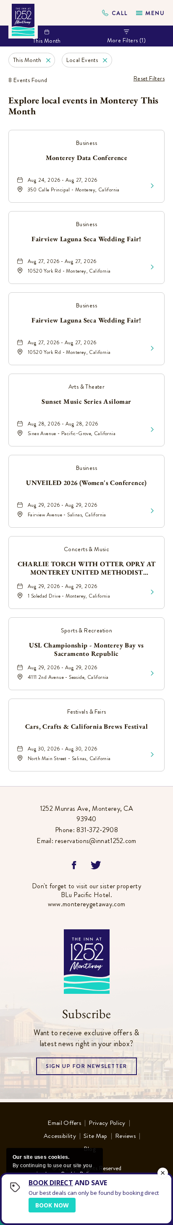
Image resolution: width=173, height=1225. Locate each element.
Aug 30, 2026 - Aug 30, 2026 (62, 748)
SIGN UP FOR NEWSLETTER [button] (86, 1068)
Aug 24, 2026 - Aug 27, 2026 (62, 180)
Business (86, 143)
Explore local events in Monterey (83, 106)
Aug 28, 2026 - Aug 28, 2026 (63, 423)
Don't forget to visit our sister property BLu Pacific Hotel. (86, 895)
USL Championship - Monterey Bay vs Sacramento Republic (86, 649)
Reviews (125, 1136)
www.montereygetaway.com (86, 904)
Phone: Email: (86, 825)
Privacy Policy (107, 1123)
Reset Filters (149, 78)
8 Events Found (27, 80)
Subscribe (86, 1014)
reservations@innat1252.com (95, 841)
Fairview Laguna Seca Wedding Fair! (86, 239)
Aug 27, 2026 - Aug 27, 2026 (62, 261)
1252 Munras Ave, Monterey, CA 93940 (86, 814)
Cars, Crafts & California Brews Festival (86, 726)
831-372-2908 (115, 13)
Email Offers (64, 1123)
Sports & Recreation (87, 630)
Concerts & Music (86, 549)
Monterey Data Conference (87, 158)
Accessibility (60, 1136)
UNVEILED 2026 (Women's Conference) (86, 483)
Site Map (95, 1136)
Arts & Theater (86, 386)
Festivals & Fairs (86, 711)
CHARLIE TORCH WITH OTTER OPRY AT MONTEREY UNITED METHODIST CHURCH (87, 568)
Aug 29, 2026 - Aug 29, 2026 (62, 505)
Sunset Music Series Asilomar (86, 401)
